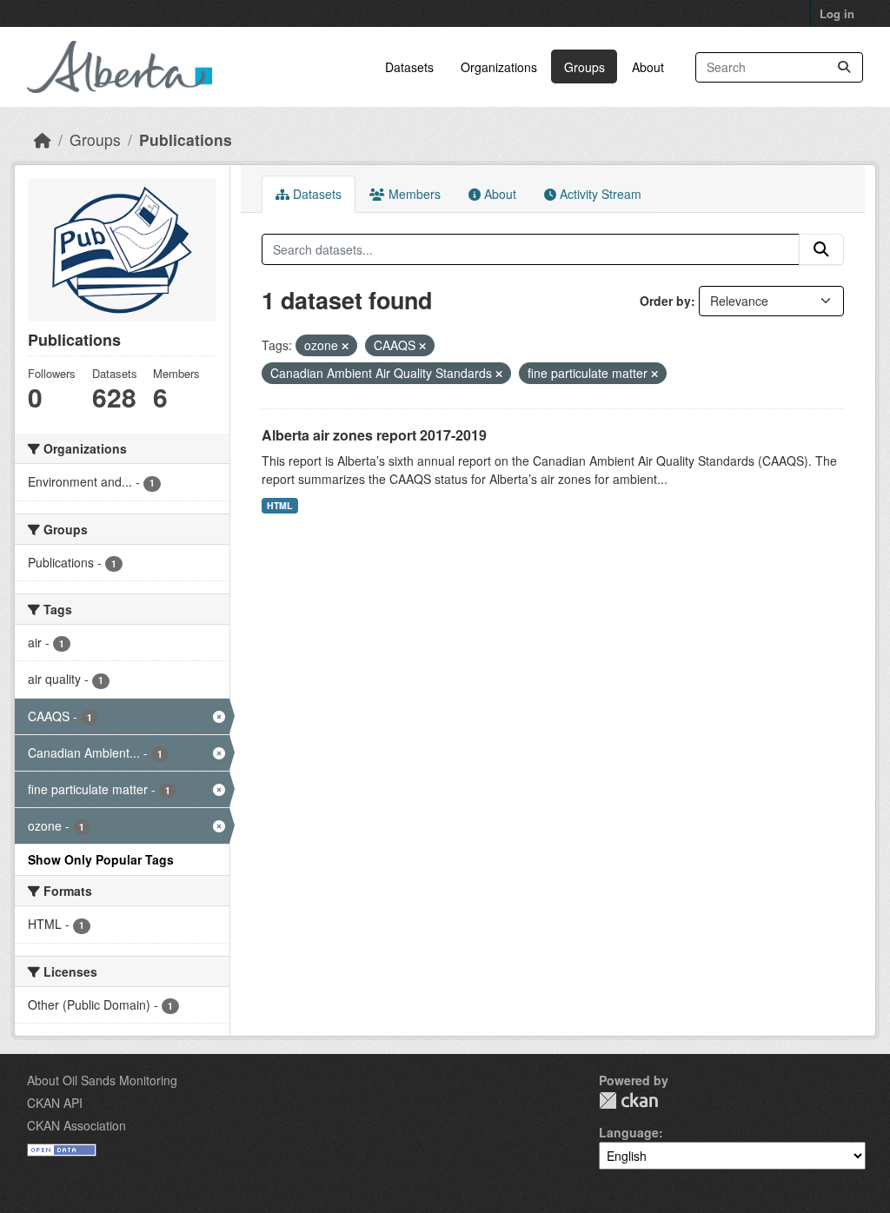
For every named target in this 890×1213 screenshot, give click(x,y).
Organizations (499, 67)
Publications (185, 139)
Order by (665, 300)
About (648, 67)
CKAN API (55, 1102)
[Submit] (844, 67)
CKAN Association (76, 1125)
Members (413, 193)
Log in (837, 13)
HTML (279, 505)
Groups (584, 67)
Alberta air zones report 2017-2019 (374, 435)
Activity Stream (598, 193)
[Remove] (345, 346)
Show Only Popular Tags (101, 859)
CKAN (628, 1100)
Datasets (409, 67)
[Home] (42, 139)
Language (629, 1132)
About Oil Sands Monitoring (102, 1080)
